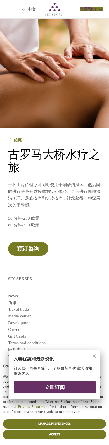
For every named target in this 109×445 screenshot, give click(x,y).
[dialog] (54, 378)
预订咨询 (28, 249)
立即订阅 (54, 387)
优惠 (18, 140)
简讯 (12, 302)
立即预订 (88, 9)
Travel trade (18, 309)
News (13, 296)
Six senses (54, 9)
